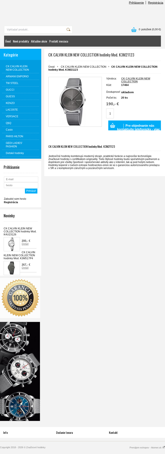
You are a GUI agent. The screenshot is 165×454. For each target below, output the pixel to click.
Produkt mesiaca (58, 41)
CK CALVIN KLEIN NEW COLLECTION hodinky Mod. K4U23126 (20, 231)
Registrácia (155, 2)
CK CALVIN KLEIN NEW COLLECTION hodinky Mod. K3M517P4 (19, 255)
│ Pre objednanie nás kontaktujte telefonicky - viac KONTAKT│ (138, 127)
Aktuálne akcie (39, 41)
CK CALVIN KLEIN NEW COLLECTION (83, 66)
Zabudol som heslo (15, 198)
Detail (25, 243)
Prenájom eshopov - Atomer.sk (146, 447)
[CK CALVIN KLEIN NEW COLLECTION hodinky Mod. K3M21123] (75, 102)
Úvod (8, 41)
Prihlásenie (136, 2)
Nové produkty (21, 41)
